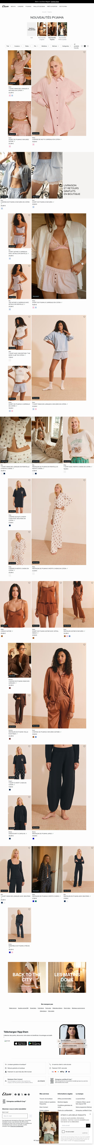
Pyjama (50, 12)
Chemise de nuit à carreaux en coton (46, 139)
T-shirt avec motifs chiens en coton (77, 467)
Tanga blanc (33, 1008)
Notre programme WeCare (84, 1107)
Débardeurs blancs (57, 1008)
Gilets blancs (43, 1011)
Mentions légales (63, 1102)
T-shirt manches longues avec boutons (15, 896)
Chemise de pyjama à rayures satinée (46, 732)
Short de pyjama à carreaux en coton (46, 302)
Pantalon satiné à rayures (74, 631)
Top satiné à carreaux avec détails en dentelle (19, 303)
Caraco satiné (6, 631)
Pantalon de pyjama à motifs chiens (45, 896)
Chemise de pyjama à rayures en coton (15, 202)
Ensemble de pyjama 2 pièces (19, 946)
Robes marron (13, 1008)
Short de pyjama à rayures (42, 202)
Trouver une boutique (46, 1098)
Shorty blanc (67, 1008)
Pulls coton (48, 1008)
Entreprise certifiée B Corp (84, 1110)
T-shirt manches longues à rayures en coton (49, 404)
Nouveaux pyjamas (27, 986)
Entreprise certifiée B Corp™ (63, 1079)
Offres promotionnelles (64, 1098)
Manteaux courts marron (78, 1008)
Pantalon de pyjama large (42, 833)
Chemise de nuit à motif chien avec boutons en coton (17, 518)
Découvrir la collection (67, 986)
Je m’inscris (41, 1081)
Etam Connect (44, 1107)
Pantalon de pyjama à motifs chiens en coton (49, 568)
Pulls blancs (41, 1008)
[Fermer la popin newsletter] (90, 1114)
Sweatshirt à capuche (17, 833)
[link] (13, 6)
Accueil (44, 12)
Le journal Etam (80, 1098)
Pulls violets (51, 1011)
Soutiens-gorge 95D (23, 1008)
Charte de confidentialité (65, 1110)
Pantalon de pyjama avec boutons (76, 896)
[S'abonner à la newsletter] (88, 1125)
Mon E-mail (5, 1112)
